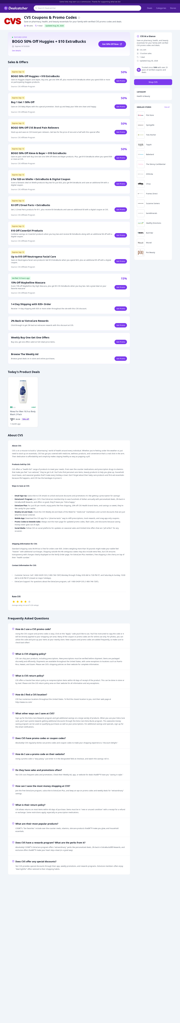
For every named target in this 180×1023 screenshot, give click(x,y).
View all (166, 107)
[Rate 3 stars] (21, 601)
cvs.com (143, 50)
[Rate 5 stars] (29, 601)
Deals (149, 8)
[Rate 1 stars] (13, 601)
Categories (161, 8)
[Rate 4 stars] (25, 601)
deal (39, 26)
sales (29, 26)
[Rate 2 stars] (17, 601)
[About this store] (79, 17)
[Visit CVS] (13, 21)
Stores (173, 8)
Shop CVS (153, 82)
